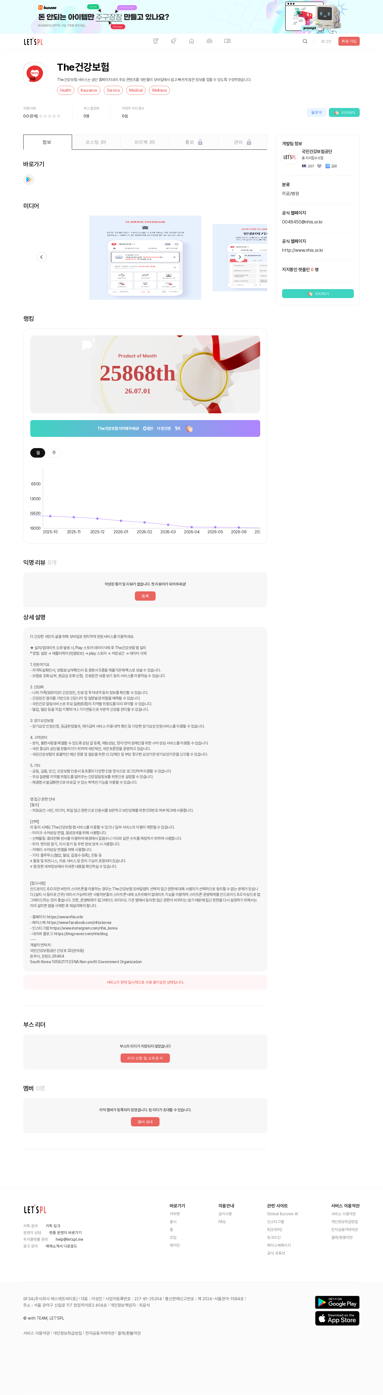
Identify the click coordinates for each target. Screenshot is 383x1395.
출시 (173, 1221)
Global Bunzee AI (282, 1214)
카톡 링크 (53, 1226)
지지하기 (348, 112)
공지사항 (225, 1214)
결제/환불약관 (342, 1237)
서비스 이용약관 (343, 1214)
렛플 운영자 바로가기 (65, 1232)
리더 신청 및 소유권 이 (145, 1058)
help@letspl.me (69, 1239)
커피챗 (175, 1214)
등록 (145, 596)
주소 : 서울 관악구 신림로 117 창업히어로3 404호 (65, 1305)
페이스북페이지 (279, 1245)
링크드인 (274, 1237)
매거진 (175, 1245)
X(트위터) (274, 1229)
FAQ (222, 1221)
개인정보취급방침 (344, 1221)
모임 (173, 1237)
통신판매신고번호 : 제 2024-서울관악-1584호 (204, 1298)
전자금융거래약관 (344, 1229)
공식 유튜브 (276, 1253)
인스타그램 (275, 1221)
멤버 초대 (145, 1122)
